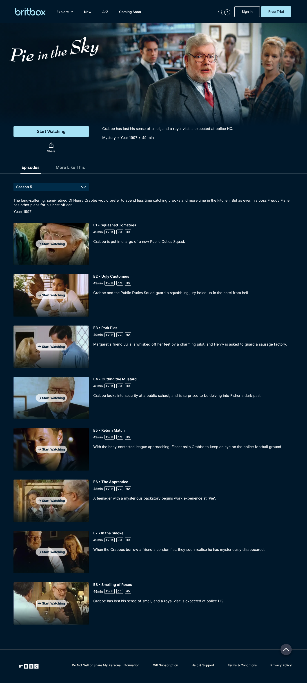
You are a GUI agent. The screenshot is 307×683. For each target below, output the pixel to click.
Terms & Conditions (242, 665)
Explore (62, 12)
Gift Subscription (165, 665)
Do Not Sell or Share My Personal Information (105, 665)
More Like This (70, 167)
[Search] (220, 11)
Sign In (247, 12)
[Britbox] (30, 12)
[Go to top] (286, 649)
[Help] (228, 11)
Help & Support (202, 665)
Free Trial (276, 12)
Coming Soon (130, 12)
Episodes (31, 167)
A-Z (105, 12)
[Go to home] (28, 666)
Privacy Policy (281, 665)
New (87, 12)
